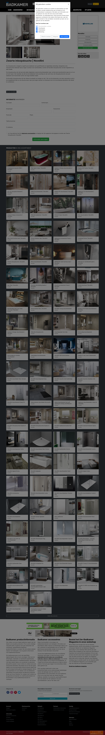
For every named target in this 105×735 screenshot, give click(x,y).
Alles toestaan (64, 36)
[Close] (68, 4)
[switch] (37, 28)
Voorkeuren (42, 28)
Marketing (41, 32)
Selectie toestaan (46, 36)
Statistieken (42, 30)
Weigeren (55, 36)
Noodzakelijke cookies (45, 26)
